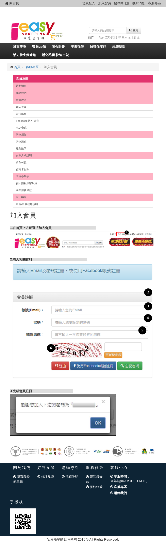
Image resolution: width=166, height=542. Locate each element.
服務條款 (96, 487)
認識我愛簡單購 (21, 479)
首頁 (17, 67)
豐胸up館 (39, 46)
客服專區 (154, 3)
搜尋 (135, 30)
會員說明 (21, 100)
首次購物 (21, 113)
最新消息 (138, 3)
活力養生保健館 (24, 55)
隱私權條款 (94, 479)
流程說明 (71, 476)
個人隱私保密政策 (26, 183)
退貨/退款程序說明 (27, 204)
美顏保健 (77, 46)
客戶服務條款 (24, 190)
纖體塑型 (118, 46)
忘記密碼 (21, 127)
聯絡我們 (21, 92)
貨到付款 (21, 162)
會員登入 (88, 3)
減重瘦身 (19, 46)
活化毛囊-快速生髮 (55, 55)
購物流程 (21, 141)
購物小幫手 (22, 176)
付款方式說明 (24, 155)
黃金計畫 (58, 46)
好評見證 (47, 476)
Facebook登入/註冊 (27, 120)
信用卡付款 (22, 169)
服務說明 (21, 148)
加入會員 (104, 3)
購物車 (121, 3)
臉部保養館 (98, 46)
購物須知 (21, 134)
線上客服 (21, 197)
